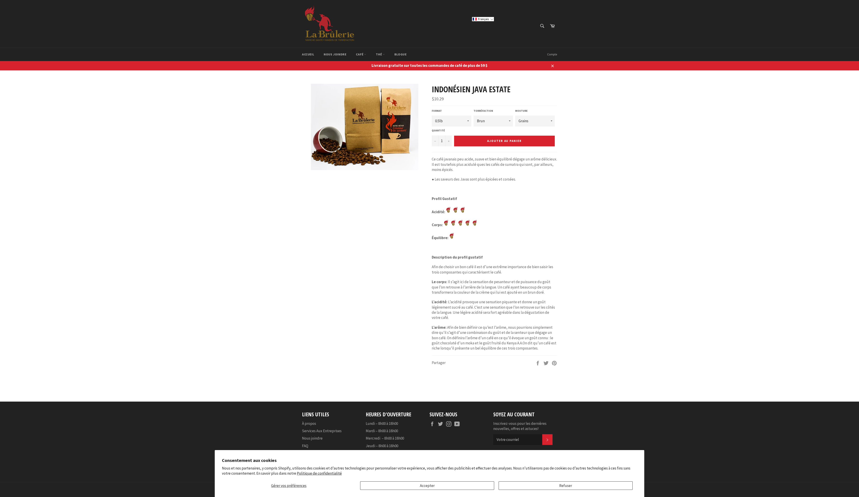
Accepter (427, 485)
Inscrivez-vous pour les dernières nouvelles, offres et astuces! (519, 426)
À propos (309, 423)
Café (360, 54)
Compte (552, 54)
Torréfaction (483, 110)
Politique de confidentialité (319, 473)
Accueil (308, 54)
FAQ (305, 445)
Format (437, 110)
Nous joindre (335, 54)
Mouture (521, 110)
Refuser (565, 485)
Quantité (438, 130)
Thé (379, 54)
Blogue (400, 54)
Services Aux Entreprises (322, 430)
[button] (483, 19)
